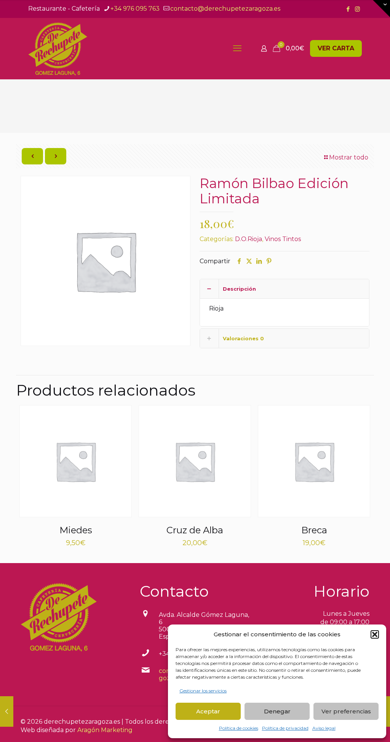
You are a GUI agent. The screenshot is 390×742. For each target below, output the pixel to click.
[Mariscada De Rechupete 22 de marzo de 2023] (6, 711)
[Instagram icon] (357, 9)
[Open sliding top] (381, 8)
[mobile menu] (237, 48)
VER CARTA (336, 48)
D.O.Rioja (248, 239)
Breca (314, 530)
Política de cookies (238, 728)
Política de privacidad (285, 728)
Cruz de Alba (194, 530)
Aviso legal (324, 728)
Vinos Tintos (283, 239)
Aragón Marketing (105, 730)
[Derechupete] (57, 48)
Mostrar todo (348, 157)
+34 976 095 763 (135, 8)
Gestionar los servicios (203, 691)
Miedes (75, 530)
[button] (375, 634)
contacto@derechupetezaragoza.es (225, 8)
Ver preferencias (346, 711)
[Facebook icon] (348, 9)
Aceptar (208, 711)
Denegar (277, 711)
